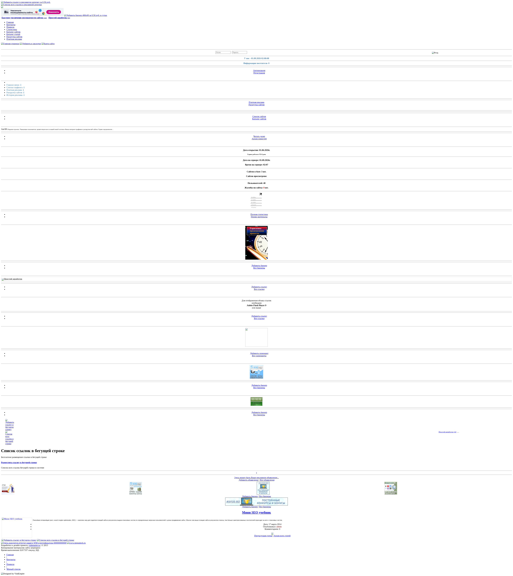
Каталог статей (13, 34)
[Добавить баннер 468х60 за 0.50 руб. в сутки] (85, 15)
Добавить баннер (259, 265)
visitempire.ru (34, 545)
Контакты (10, 25)
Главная (10, 22)
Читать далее (259, 136)
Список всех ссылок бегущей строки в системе (22, 468)
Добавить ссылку (259, 287)
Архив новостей (259, 139)
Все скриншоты (259, 356)
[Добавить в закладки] (30, 43)
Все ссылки (259, 289)
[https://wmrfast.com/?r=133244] (256, 378)
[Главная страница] (10, 43)
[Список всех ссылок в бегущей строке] (9, 444)
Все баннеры (259, 268)
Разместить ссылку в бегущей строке (19, 462)
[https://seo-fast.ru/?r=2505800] (256, 400)
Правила (10, 27)
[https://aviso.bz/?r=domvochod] (263, 494)
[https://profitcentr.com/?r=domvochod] (256, 405)
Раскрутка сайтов (14, 37)
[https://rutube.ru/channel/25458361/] (256, 243)
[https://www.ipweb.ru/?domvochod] (32, 15)
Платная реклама (14, 39)
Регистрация (259, 73)
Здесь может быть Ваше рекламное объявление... (256, 477)
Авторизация (259, 70)
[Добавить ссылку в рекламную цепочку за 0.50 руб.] (25, 2)
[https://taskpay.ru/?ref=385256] (8, 494)
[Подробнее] (272, 534)
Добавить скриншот (259, 353)
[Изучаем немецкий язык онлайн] (256, 346)
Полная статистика (259, 214)
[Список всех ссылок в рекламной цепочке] (21, 4)
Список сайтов (259, 116)
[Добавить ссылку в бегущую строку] (9, 429)
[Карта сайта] (48, 43)
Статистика (11, 29)
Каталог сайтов (13, 32)
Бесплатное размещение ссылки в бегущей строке (24, 457)
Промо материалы (259, 217)
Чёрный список (13, 569)
